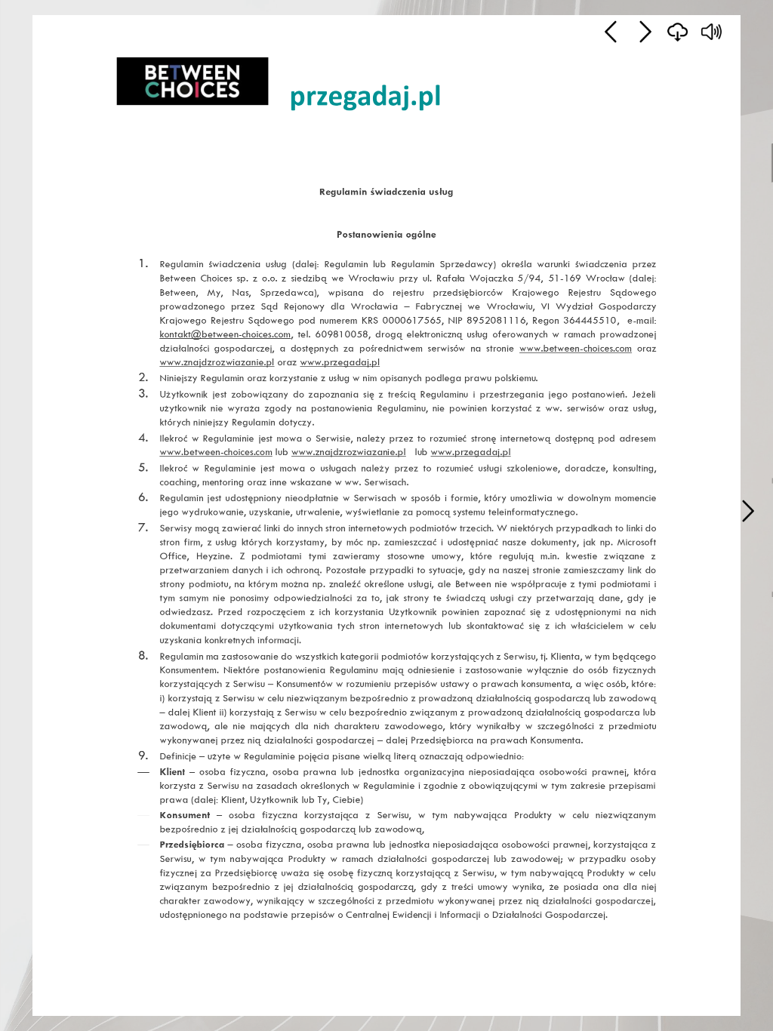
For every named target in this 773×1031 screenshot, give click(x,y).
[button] (747, 511)
